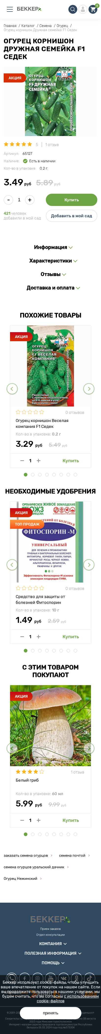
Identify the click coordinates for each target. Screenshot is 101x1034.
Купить (71, 199)
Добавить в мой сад (71, 215)
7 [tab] (68, 474)
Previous (12, 388)
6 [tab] (61, 474)
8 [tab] (75, 474)
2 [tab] (33, 474)
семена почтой (72, 855)
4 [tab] (47, 474)
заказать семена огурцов (26, 855)
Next (88, 388)
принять (50, 1013)
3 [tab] (40, 474)
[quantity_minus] (22, 461)
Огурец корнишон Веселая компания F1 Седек (42, 423)
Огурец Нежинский (20, 878)
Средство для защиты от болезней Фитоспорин (40, 599)
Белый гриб (27, 780)
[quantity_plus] (38, 461)
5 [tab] (54, 474)
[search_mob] (72, 9)
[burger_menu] (10, 9)
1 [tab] (25, 474)
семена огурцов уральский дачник (34, 867)
